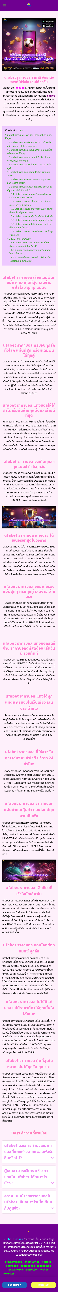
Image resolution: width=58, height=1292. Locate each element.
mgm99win (32, 1262)
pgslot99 (31, 1270)
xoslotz (46, 1262)
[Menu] (4, 5)
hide (21, 130)
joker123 (8, 1274)
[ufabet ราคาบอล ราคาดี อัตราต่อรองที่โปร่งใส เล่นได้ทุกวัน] (29, 5)
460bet (44, 1270)
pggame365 (16, 1270)
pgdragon (12, 1266)
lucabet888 (44, 1266)
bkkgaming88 (13, 1262)
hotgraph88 (27, 1266)
